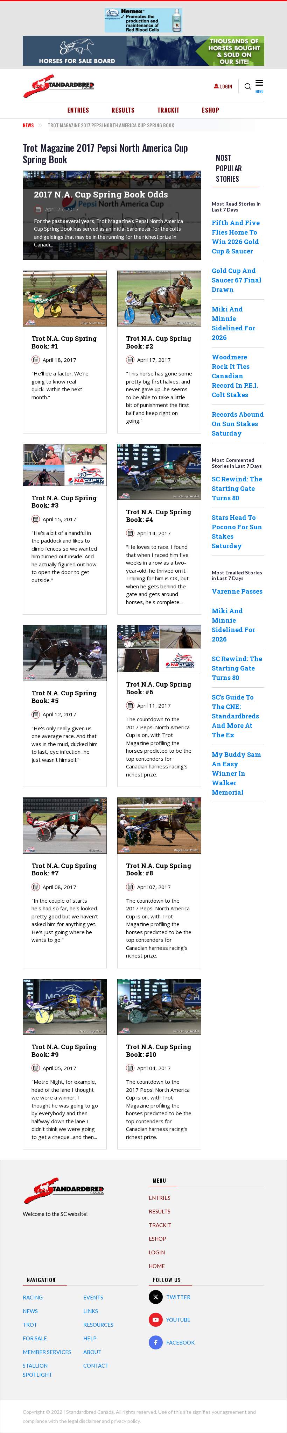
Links (90, 1311)
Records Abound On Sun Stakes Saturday (238, 423)
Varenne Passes (237, 591)
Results (123, 110)
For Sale (35, 1338)
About (92, 1352)
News (28, 125)
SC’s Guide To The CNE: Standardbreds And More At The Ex (235, 716)
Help (90, 1338)
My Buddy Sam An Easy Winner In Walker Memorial (236, 773)
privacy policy (125, 1421)
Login (226, 86)
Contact (95, 1365)
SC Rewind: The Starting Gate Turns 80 (237, 488)
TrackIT (169, 110)
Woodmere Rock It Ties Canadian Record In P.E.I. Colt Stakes (235, 376)
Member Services (47, 1352)
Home (157, 1266)
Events (93, 1297)
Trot (30, 1324)
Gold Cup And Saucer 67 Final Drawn (236, 280)
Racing (33, 1297)
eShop (210, 110)
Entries (79, 110)
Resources (98, 1324)
